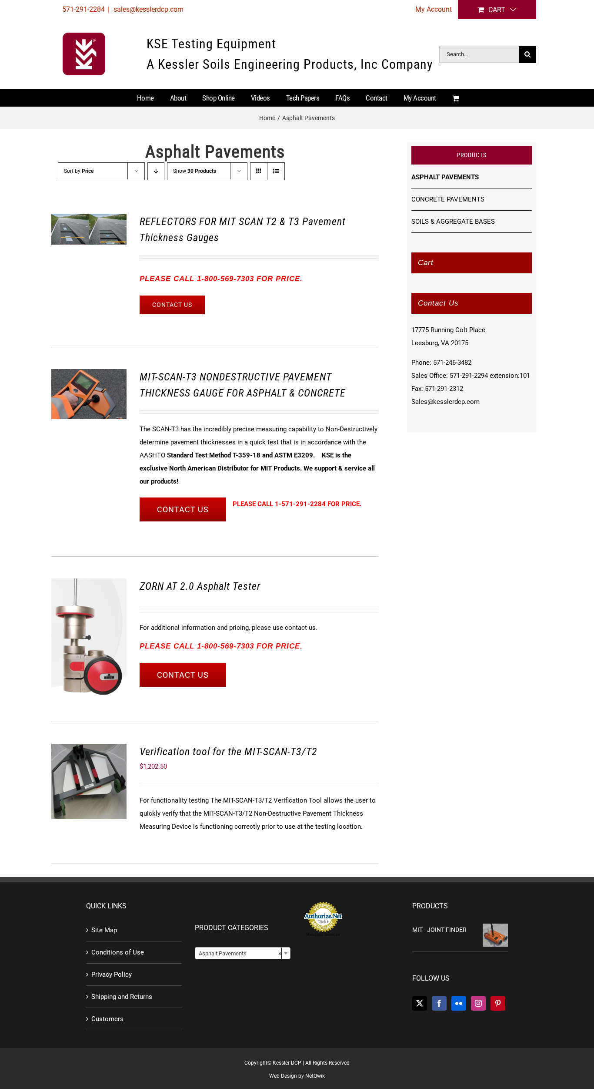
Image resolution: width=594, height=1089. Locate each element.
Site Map (104, 930)
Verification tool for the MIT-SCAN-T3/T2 (228, 752)
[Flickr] (458, 1003)
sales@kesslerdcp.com (148, 9)
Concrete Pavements (447, 199)
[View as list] (275, 171)
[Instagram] (478, 1003)
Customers (107, 1019)
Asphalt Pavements (445, 177)
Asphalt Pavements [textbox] (240, 953)
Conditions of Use (117, 952)
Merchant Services (323, 934)
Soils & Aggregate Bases (453, 221)
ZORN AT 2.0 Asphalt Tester (200, 586)
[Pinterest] (498, 1003)
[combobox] (242, 953)
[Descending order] (155, 171)
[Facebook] (439, 1003)
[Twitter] (419, 1003)
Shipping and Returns (121, 997)
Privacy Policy (111, 974)
